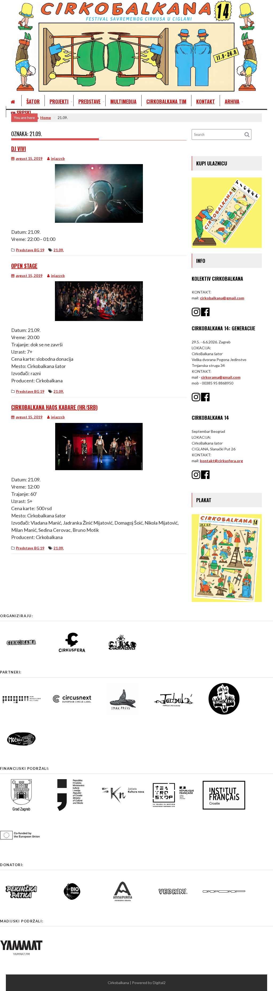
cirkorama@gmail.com (220, 377)
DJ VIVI (18, 149)
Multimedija (123, 101)
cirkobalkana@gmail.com (222, 298)
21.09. (59, 250)
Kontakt (205, 101)
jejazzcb (58, 158)
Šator (33, 101)
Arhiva (232, 101)
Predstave (89, 101)
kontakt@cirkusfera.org (221, 460)
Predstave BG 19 (30, 250)
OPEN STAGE (24, 266)
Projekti (59, 101)
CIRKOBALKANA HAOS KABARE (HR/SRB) (54, 407)
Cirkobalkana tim (166, 101)
